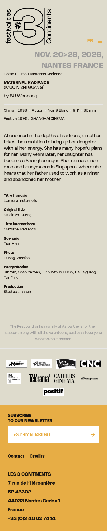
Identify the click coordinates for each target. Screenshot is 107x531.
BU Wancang (23, 96)
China (9, 111)
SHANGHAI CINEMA (48, 119)
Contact (16, 456)
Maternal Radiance (46, 74)
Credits (37, 456)
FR (90, 41)
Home (9, 74)
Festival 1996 (16, 119)
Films (22, 74)
